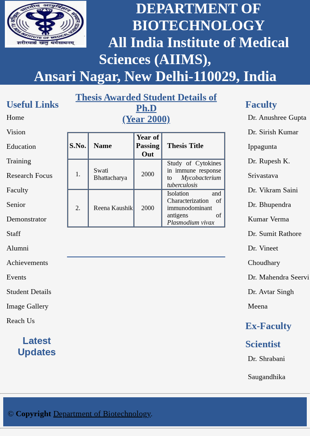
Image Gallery (27, 306)
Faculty (17, 190)
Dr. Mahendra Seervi (278, 277)
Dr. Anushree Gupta (277, 117)
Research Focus (29, 175)
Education (21, 146)
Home (15, 117)
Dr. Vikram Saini (273, 190)
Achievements (27, 263)
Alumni (17, 248)
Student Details (28, 292)
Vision (15, 132)
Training (18, 161)
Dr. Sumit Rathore (275, 233)
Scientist (263, 344)
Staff (13, 233)
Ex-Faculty (268, 326)
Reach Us (20, 321)
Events (16, 277)
